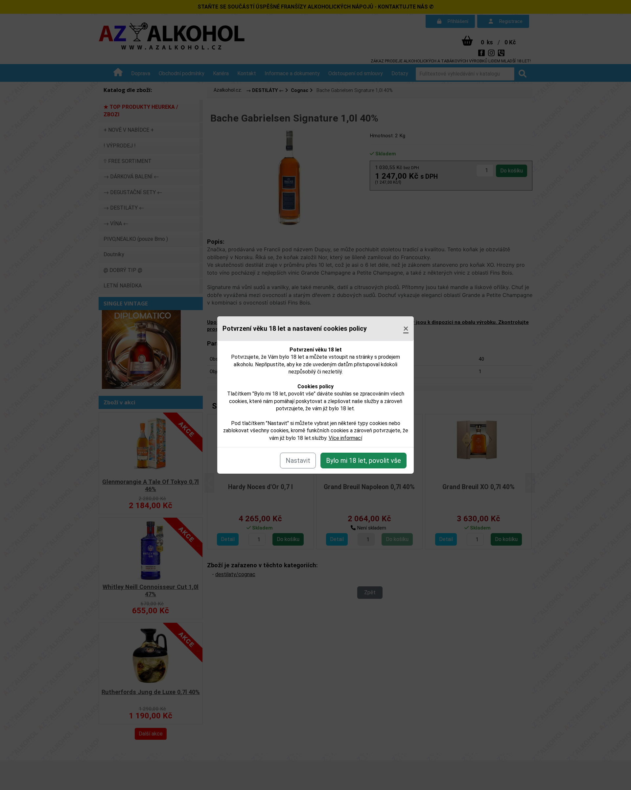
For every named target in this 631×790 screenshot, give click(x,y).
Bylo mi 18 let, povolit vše (363, 460)
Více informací (345, 438)
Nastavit (298, 460)
